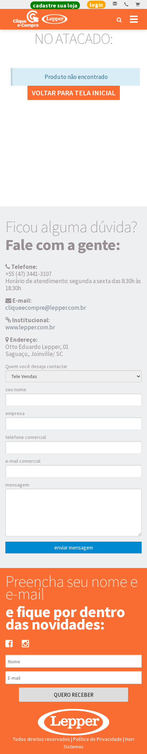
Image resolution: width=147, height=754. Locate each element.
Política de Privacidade (97, 739)
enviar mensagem (73, 547)
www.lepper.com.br (30, 327)
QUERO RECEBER (73, 694)
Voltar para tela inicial (74, 92)
